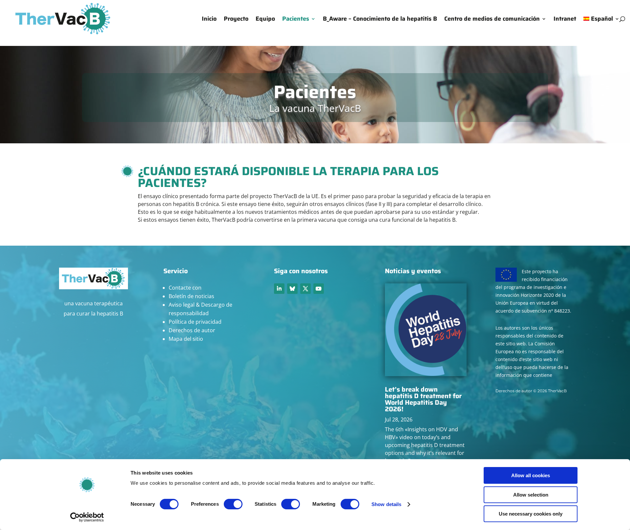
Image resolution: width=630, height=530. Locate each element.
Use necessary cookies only (530, 514)
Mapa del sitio (186, 338)
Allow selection (530, 495)
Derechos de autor (192, 330)
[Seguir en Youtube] (318, 288)
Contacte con (185, 287)
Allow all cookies (530, 475)
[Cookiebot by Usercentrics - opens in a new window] (87, 517)
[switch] (233, 504)
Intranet (565, 19)
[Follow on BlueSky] (292, 288)
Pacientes (295, 19)
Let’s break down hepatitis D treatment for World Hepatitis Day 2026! (423, 399)
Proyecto (236, 19)
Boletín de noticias (191, 296)
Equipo (265, 19)
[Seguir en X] (305, 288)
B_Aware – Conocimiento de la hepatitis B (380, 19)
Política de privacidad (195, 321)
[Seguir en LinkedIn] (279, 288)
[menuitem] (601, 26)
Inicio (209, 19)
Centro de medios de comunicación (492, 19)
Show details (386, 504)
